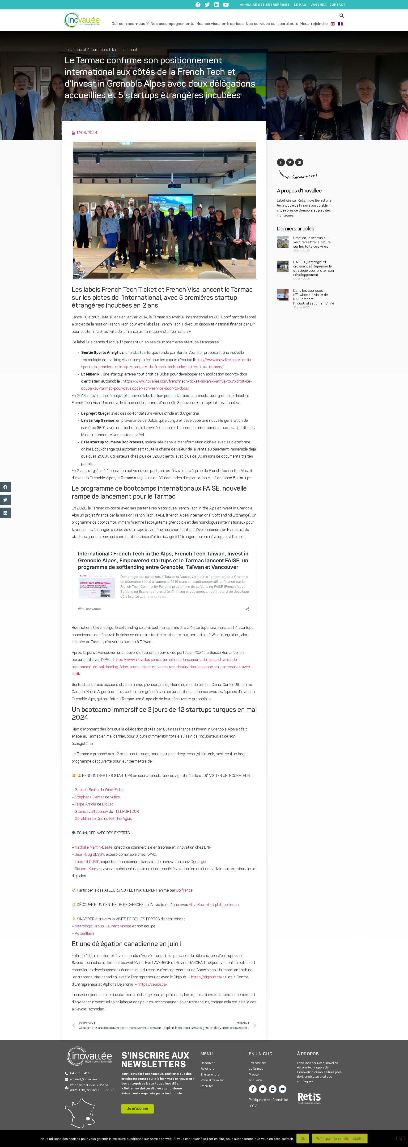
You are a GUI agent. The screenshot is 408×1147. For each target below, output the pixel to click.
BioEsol (108, 804)
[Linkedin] (216, 4)
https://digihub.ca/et (208, 977)
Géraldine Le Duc (89, 819)
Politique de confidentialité (340, 1138)
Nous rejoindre (314, 24)
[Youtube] (225, 4)
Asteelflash (84, 934)
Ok (302, 1138)
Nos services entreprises (220, 24)
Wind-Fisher (115, 790)
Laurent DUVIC (87, 862)
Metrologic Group (89, 926)
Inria (175, 905)
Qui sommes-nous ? (130, 24)
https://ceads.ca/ (152, 985)
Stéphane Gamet (89, 797)
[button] (342, 15)
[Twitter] (207, 4)
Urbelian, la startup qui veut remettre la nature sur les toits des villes (312, 243)
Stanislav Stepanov (91, 812)
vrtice (115, 797)
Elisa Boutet (199, 905)
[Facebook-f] (253, 1089)
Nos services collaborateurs (272, 24)
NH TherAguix (120, 819)
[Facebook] (198, 4)
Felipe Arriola (85, 804)
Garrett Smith (87, 790)
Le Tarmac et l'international (87, 50)
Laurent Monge (118, 926)
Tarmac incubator (126, 50)
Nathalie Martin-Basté (93, 848)
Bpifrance (184, 891)
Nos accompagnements (172, 24)
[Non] (400, 1138)
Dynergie (198, 862)
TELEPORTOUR (126, 812)
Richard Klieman (88, 869)
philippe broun (227, 905)
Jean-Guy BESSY (89, 855)
